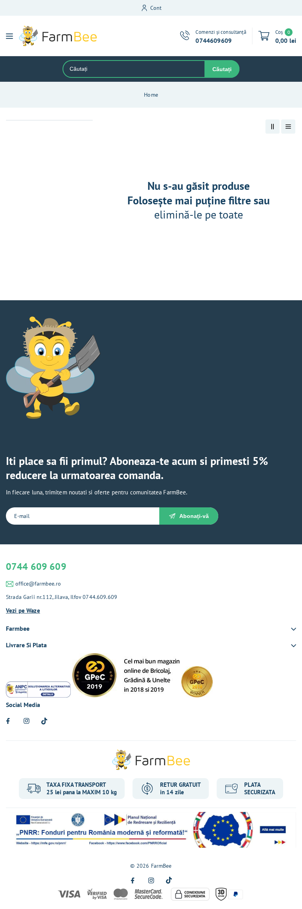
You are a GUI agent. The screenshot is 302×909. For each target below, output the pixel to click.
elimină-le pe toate (198, 215)
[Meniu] (9, 36)
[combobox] (134, 69)
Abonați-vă (194, 516)
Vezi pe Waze (23, 610)
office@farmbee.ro (38, 583)
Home (151, 94)
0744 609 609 (36, 566)
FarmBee (161, 865)
